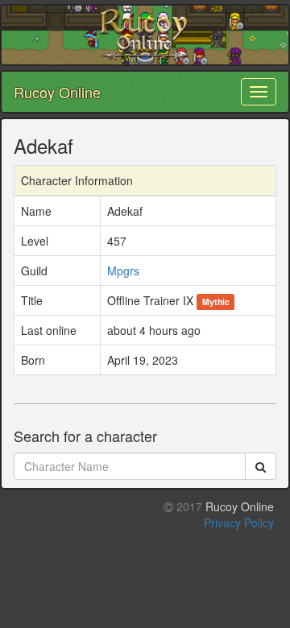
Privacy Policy (239, 522)
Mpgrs (123, 270)
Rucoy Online (57, 91)
